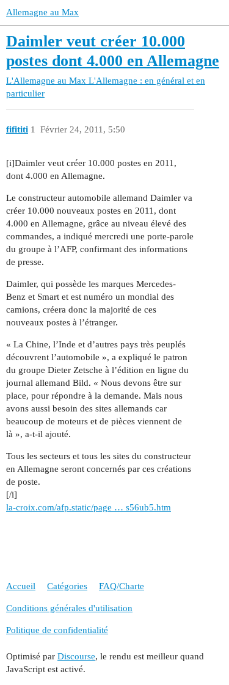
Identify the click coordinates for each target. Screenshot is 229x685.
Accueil (20, 586)
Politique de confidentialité (57, 630)
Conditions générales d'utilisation (69, 608)
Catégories (67, 586)
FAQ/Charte (121, 586)
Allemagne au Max (42, 12)
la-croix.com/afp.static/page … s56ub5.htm (88, 507)
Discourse (76, 656)
